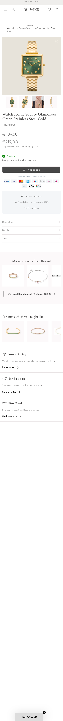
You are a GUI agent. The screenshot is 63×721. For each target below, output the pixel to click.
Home (30, 25)
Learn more (8, 367)
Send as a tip (9, 391)
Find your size (9, 416)
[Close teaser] (44, 712)
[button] (57, 275)
